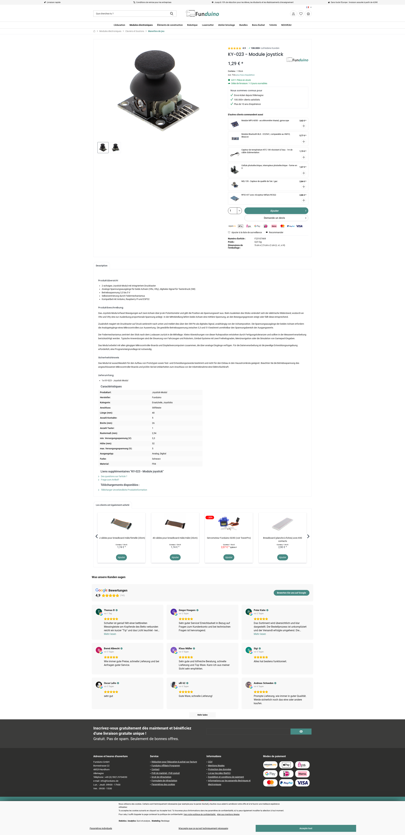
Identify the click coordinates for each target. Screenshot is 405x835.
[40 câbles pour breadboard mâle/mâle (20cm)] (175, 524)
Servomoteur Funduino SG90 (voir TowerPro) (229, 538)
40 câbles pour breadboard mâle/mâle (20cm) (175, 538)
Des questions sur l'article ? (113, 476)
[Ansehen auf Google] (99, 612)
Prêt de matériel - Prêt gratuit (166, 773)
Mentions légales (216, 765)
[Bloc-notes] (301, 13)
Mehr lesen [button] (110, 634)
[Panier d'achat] (308, 13)
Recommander (275, 232)
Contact (155, 769)
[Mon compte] (293, 13)
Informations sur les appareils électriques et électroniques (229, 782)
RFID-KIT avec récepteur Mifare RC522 (258, 195)
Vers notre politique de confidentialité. (200, 814)
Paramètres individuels (101, 828)
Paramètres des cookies (163, 784)
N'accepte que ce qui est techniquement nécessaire (203, 828)
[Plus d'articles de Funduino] (297, 63)
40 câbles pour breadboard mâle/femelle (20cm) (121, 538)
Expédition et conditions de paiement (226, 777)
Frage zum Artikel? (109, 479)
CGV (210, 761)
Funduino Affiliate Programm (166, 765)
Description (101, 265)
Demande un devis (274, 217)
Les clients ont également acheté (112, 505)
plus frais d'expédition (245, 75)
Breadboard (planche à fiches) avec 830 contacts (282, 539)
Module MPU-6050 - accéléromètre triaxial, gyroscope (265, 120)
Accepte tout (305, 828)
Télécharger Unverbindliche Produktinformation (123, 490)
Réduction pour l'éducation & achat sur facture (174, 761)
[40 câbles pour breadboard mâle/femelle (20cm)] (121, 524)
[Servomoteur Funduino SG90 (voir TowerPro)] (229, 524)
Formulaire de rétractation (164, 780)
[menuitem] (308, 13)
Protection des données (219, 769)
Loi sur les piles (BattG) (219, 773)
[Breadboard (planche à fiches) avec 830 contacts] (283, 524)
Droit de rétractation (161, 777)
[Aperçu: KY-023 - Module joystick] (103, 147)
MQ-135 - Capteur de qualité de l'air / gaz (259, 181)
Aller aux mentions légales (228, 814)
